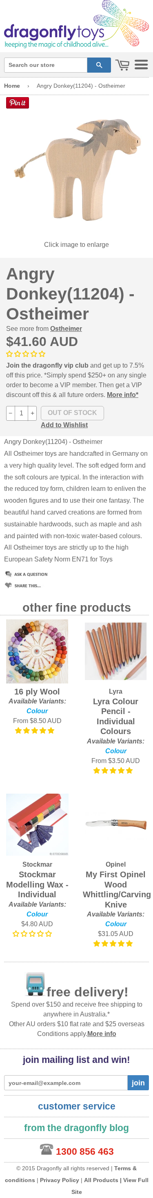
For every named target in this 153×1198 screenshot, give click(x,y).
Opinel (116, 864)
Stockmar (37, 864)
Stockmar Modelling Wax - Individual (37, 884)
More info (101, 1033)
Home (12, 85)
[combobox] (45, 65)
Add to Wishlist (64, 425)
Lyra (115, 691)
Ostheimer (66, 328)
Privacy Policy (59, 1180)
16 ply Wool (37, 691)
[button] (26, 354)
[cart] (122, 65)
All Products (101, 1180)
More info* (122, 394)
